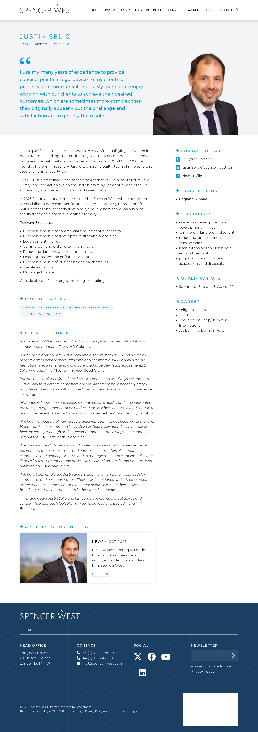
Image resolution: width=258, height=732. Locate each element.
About (96, 10)
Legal (26, 630)
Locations (143, 10)
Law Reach (194, 10)
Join (208, 10)
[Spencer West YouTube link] (165, 656)
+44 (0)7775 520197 (197, 159)
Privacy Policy (94, 711)
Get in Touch (223, 10)
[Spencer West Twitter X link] (138, 656)
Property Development (90, 307)
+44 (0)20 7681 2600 (96, 658)
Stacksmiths (83, 706)
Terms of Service (119, 711)
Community (176, 10)
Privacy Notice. (203, 671)
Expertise (126, 10)
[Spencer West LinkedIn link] (142, 673)
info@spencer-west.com (101, 663)
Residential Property (41, 313)
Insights (159, 10)
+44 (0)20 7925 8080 (97, 653)
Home (25, 44)
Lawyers (109, 10)
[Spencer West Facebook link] (152, 656)
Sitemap (53, 706)
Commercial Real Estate (43, 307)
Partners (40, 44)
